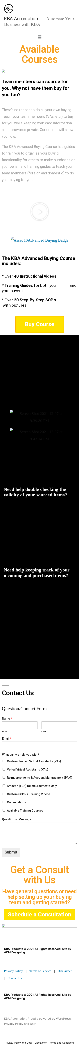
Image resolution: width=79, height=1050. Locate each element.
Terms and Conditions (61, 1042)
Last (43, 731)
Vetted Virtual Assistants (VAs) (27, 769)
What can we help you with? (20, 754)
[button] (39, 36)
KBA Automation (21, 18)
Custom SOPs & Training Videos (28, 794)
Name (7, 718)
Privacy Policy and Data (20, 1024)
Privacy (9, 971)
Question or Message (16, 819)
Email (6, 738)
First (4, 731)
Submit (11, 852)
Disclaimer (65, 971)
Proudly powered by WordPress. (49, 1018)
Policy (19, 971)
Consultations (16, 802)
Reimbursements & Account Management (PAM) (39, 777)
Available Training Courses (25, 810)
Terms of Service (40, 971)
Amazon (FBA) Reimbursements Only (32, 786)
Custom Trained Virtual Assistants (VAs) (34, 761)
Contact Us (15, 978)
